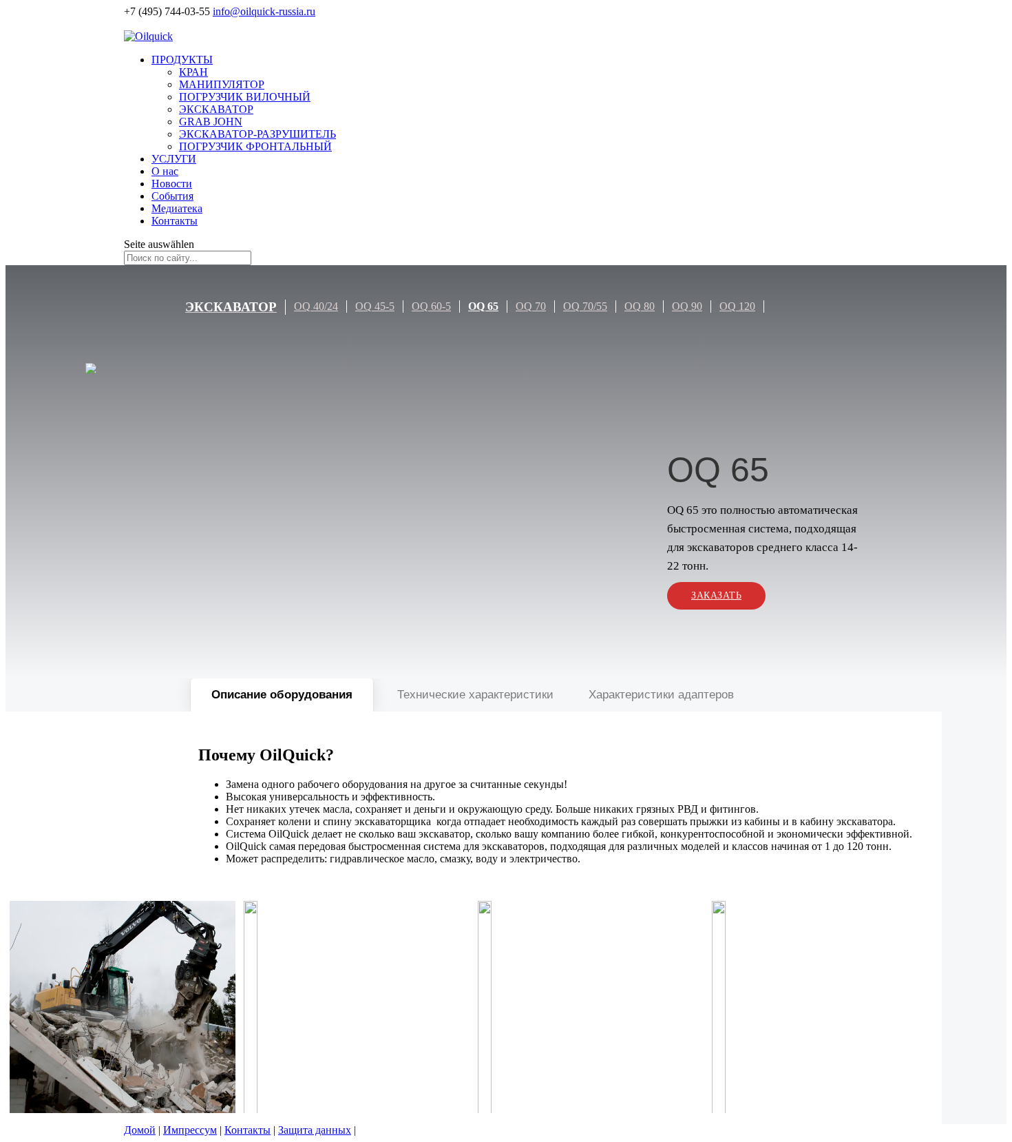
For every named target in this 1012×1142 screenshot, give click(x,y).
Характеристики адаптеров (661, 694)
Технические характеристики (475, 694)
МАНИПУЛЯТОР (221, 84)
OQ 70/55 (585, 306)
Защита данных (314, 1130)
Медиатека (176, 208)
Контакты (174, 221)
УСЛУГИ (173, 159)
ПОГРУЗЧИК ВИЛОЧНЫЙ (244, 97)
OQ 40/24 (316, 306)
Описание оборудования (281, 694)
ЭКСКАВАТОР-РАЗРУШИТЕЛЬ (257, 134)
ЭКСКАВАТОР (216, 109)
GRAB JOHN (210, 121)
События (172, 196)
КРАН (193, 72)
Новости (171, 183)
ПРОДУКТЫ (182, 59)
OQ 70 (531, 306)
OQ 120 (737, 306)
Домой (140, 1130)
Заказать (716, 595)
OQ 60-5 (431, 306)
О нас (164, 171)
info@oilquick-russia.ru (264, 11)
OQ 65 (483, 306)
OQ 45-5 (374, 306)
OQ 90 (687, 306)
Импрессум (190, 1130)
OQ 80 (639, 306)
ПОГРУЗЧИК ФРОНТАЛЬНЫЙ (255, 146)
